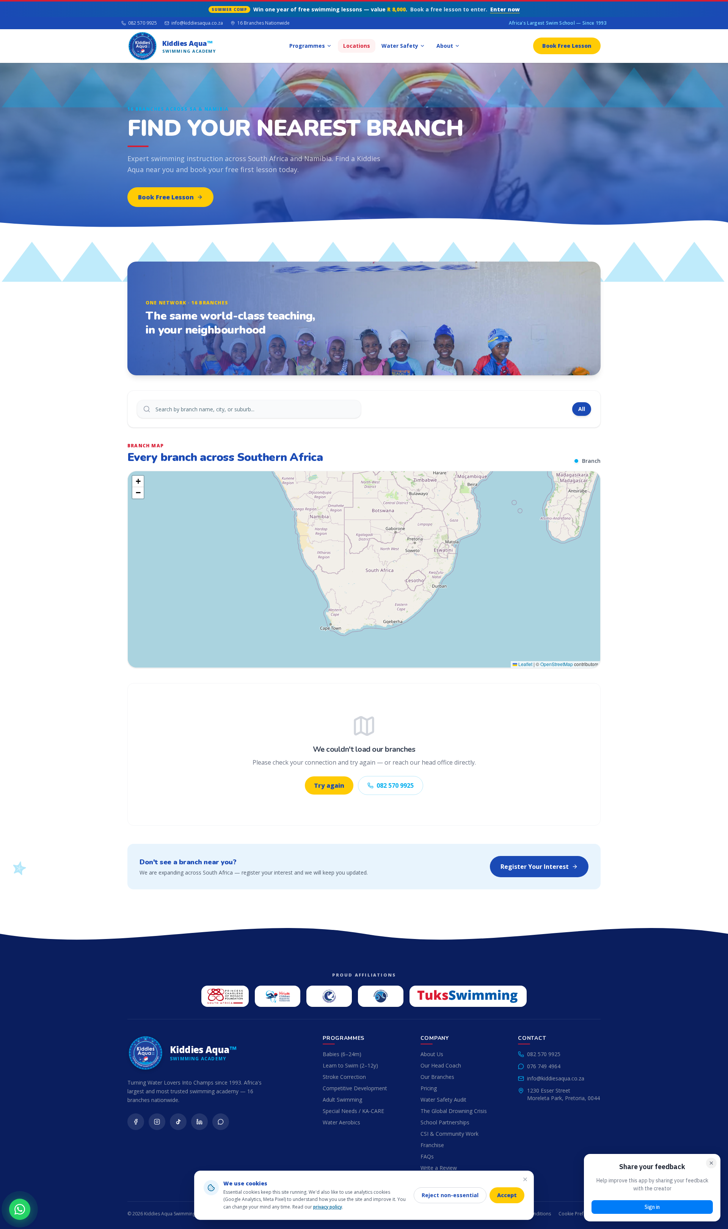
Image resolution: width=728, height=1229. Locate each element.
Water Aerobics (341, 1122)
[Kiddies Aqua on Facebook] (135, 1121)
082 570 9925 (142, 23)
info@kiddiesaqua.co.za (197, 23)
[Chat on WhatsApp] (19, 1209)
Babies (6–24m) (342, 1054)
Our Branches (437, 1076)
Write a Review (438, 1167)
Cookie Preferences (580, 1214)
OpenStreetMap (556, 664)
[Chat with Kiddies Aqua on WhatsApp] (220, 1121)
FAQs (427, 1156)
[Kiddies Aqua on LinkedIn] (199, 1121)
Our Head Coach (440, 1065)
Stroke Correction (344, 1076)
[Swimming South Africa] (380, 996)
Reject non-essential (450, 1195)
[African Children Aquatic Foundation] (277, 996)
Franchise (432, 1145)
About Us (431, 1054)
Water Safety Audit (443, 1099)
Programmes (307, 45)
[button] (138, 481)
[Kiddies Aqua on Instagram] (157, 1121)
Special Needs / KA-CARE (353, 1111)
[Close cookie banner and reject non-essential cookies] (525, 1179)
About (444, 45)
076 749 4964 (543, 1066)
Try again (329, 785)
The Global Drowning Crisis (453, 1111)
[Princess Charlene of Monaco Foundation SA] (225, 996)
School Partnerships (444, 1122)
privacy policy (327, 1207)
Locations (356, 45)
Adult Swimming (342, 1099)
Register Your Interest (534, 866)
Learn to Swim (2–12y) (350, 1065)
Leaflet (524, 664)
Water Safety (399, 45)
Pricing (428, 1088)
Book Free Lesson (567, 45)
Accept (507, 1195)
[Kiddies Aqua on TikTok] (178, 1121)
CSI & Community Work (449, 1133)
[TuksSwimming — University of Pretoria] (468, 996)
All (581, 408)
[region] (364, 569)
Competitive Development (355, 1088)
